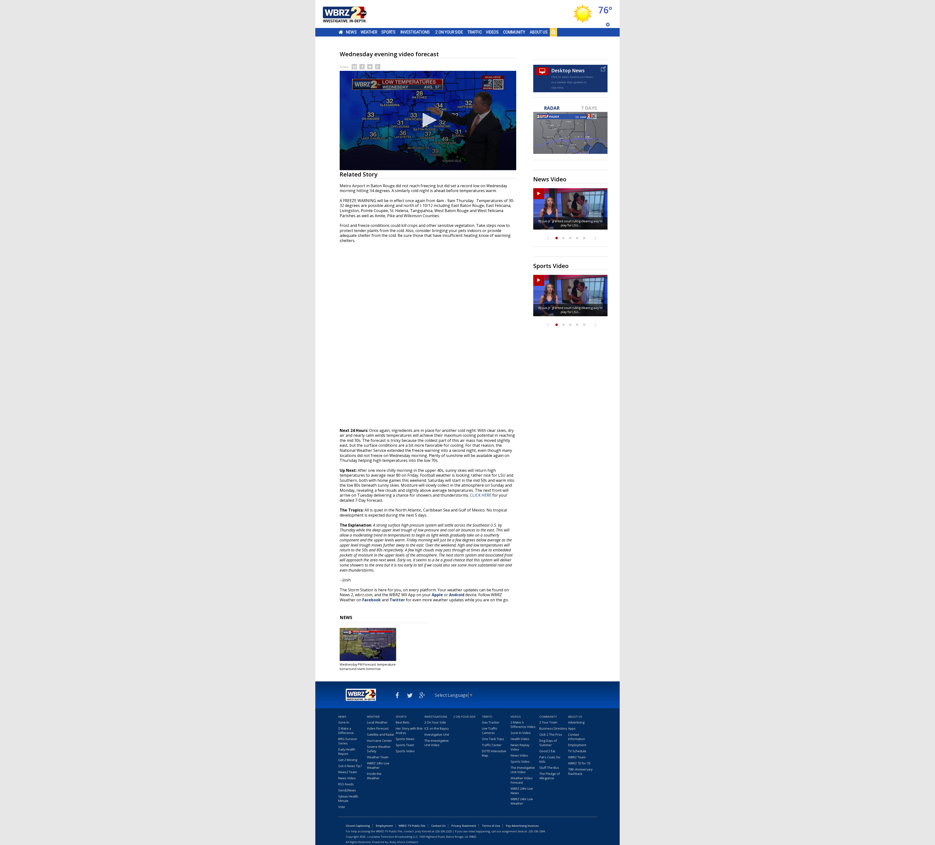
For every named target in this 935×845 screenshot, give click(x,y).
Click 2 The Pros (550, 734)
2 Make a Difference (346, 730)
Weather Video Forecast (522, 780)
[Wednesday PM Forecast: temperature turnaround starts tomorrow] (368, 644)
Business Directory (553, 728)
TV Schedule (577, 751)
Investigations (415, 32)
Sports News (405, 739)
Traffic (475, 32)
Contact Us (438, 825)
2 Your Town (548, 722)
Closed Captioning (358, 825)
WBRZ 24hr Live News (522, 790)
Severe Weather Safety (379, 748)
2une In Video (521, 733)
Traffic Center (492, 745)
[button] (428, 120)
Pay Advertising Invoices (522, 825)
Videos (492, 32)
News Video (347, 778)
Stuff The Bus (549, 767)
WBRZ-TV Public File (412, 825)
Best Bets (403, 722)
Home (341, 32)
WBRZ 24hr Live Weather (378, 765)
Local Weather (377, 722)
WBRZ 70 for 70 (579, 763)
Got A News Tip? (350, 766)
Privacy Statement (463, 825)
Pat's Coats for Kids (550, 759)
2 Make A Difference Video (523, 724)
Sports (388, 32)
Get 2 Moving (347, 760)
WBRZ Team (577, 757)
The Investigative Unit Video (436, 742)
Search (553, 32)
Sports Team (405, 745)
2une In (343, 722)
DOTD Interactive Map (494, 753)
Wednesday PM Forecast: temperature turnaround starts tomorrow (368, 666)
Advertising (576, 722)
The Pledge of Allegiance (549, 775)
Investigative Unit (436, 734)
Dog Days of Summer (548, 742)
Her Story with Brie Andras (409, 730)
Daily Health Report (346, 751)
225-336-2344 (536, 831)
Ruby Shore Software (404, 842)
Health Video (520, 739)
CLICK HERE (480, 495)
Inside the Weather (374, 775)
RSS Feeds (346, 784)
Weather (369, 32)
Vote (341, 807)
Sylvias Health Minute (348, 798)
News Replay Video (520, 747)
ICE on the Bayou (436, 728)
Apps (572, 728)
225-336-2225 (443, 831)
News (351, 32)
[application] (428, 120)
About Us (539, 32)
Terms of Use (491, 825)
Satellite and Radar (380, 734)
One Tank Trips (493, 739)
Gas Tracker (490, 722)
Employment (577, 745)
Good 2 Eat (547, 751)
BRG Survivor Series (347, 741)
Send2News (347, 790)
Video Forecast (378, 728)
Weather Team (377, 757)
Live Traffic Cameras (489, 730)
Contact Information (576, 736)
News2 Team (347, 772)
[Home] (350, 14)
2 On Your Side (449, 32)
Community (514, 32)
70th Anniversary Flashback (580, 771)
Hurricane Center (379, 740)
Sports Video (405, 751)
